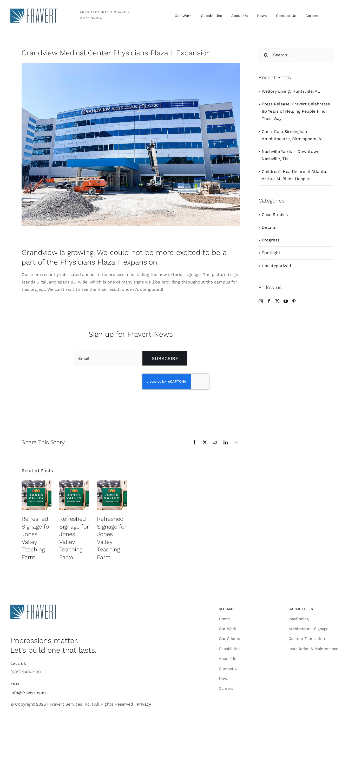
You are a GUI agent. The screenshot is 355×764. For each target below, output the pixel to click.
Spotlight (271, 252)
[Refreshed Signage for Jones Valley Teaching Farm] (36, 495)
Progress (270, 240)
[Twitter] (277, 301)
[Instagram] (261, 301)
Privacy (144, 704)
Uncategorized (276, 265)
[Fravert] (33, 10)
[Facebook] (269, 301)
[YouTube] (286, 301)
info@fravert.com (28, 692)
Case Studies (275, 214)
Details (269, 227)
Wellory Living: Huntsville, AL (291, 91)
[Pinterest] (294, 301)
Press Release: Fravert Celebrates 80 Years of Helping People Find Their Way (296, 111)
